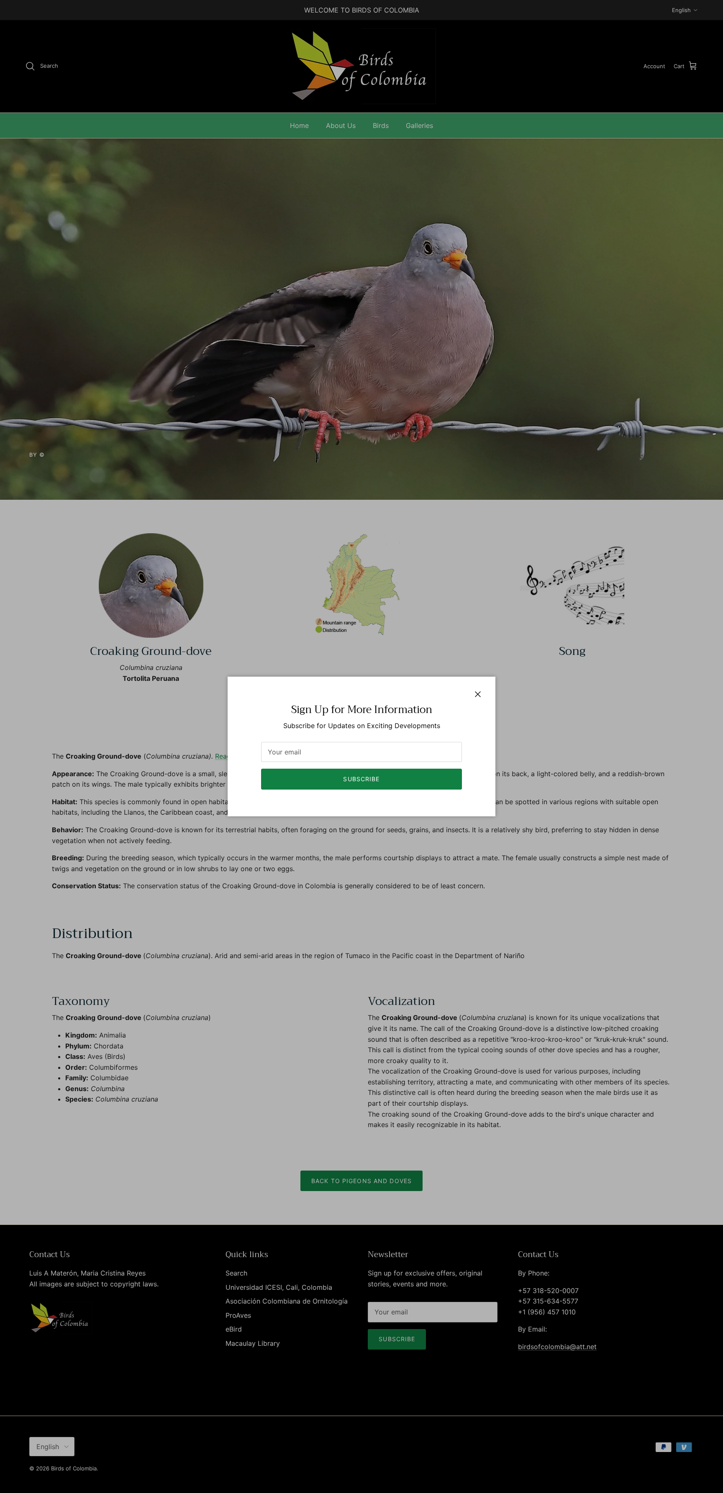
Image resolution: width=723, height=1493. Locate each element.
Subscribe (361, 778)
